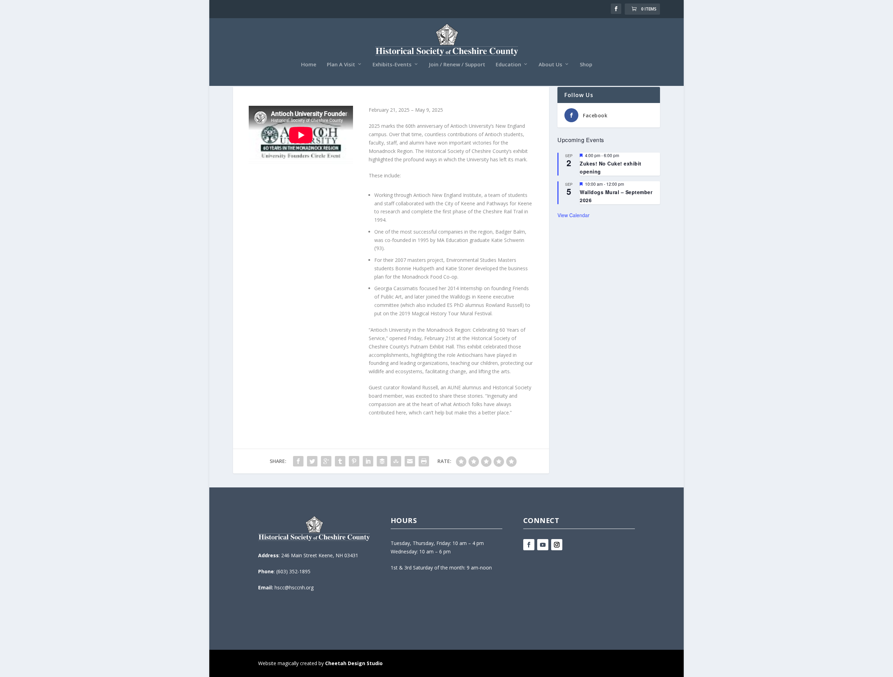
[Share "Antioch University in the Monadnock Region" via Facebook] (298, 461)
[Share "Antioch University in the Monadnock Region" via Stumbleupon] (396, 461)
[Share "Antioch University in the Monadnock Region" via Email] (410, 461)
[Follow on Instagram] (556, 544)
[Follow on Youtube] (542, 544)
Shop (586, 64)
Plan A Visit (341, 64)
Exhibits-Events (392, 64)
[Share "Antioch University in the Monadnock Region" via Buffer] (382, 461)
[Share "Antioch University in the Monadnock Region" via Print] (424, 461)
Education (508, 64)
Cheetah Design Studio (354, 663)
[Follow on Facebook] (528, 544)
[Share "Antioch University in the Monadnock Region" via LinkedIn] (368, 461)
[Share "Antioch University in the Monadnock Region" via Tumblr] (340, 461)
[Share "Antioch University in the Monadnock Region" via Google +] (326, 461)
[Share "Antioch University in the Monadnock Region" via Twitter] (312, 461)
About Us (550, 64)
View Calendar (573, 215)
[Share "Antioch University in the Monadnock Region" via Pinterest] (354, 461)
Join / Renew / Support (457, 64)
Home (308, 64)
